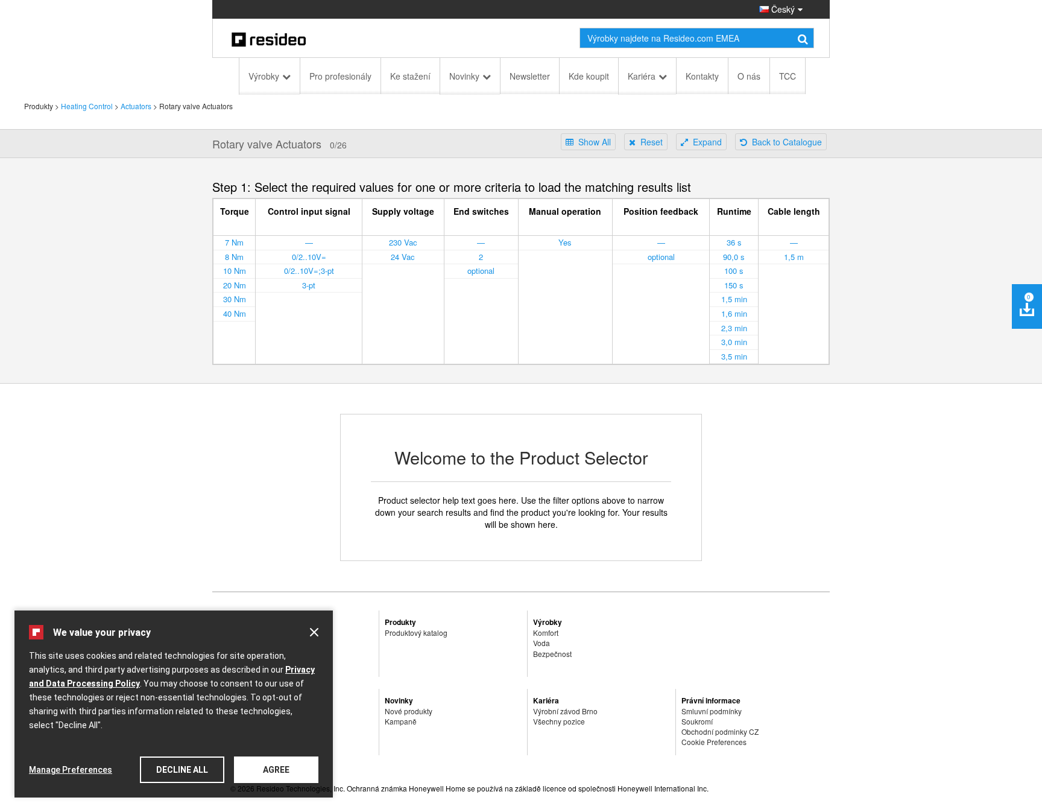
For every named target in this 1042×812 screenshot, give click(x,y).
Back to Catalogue (784, 142)
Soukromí (697, 721)
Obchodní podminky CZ (720, 731)
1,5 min (734, 299)
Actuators (136, 106)
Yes (565, 242)
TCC (787, 76)
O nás (748, 76)
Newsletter (530, 76)
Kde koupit (589, 76)
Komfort (545, 632)
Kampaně (401, 721)
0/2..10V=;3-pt (309, 270)
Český (782, 9)
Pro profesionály (340, 76)
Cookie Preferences (714, 742)
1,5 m (794, 256)
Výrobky (263, 76)
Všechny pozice (559, 721)
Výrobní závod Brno (565, 711)
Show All (592, 142)
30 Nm (234, 299)
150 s (734, 285)
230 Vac (403, 242)
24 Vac (403, 256)
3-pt (308, 285)
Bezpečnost (552, 654)
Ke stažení (410, 76)
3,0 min (734, 341)
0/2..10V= (309, 256)
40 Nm (234, 313)
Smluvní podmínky (711, 711)
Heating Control (87, 106)
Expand (705, 142)
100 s (734, 270)
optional (480, 270)
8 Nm (234, 256)
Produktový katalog (416, 632)
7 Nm (234, 242)
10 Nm (234, 270)
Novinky (464, 76)
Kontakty (702, 76)
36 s (734, 242)
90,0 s (734, 256)
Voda (541, 643)
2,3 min (734, 328)
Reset (649, 142)
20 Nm (234, 285)
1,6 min (734, 313)
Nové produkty (408, 711)
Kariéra (641, 76)
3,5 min (734, 356)
